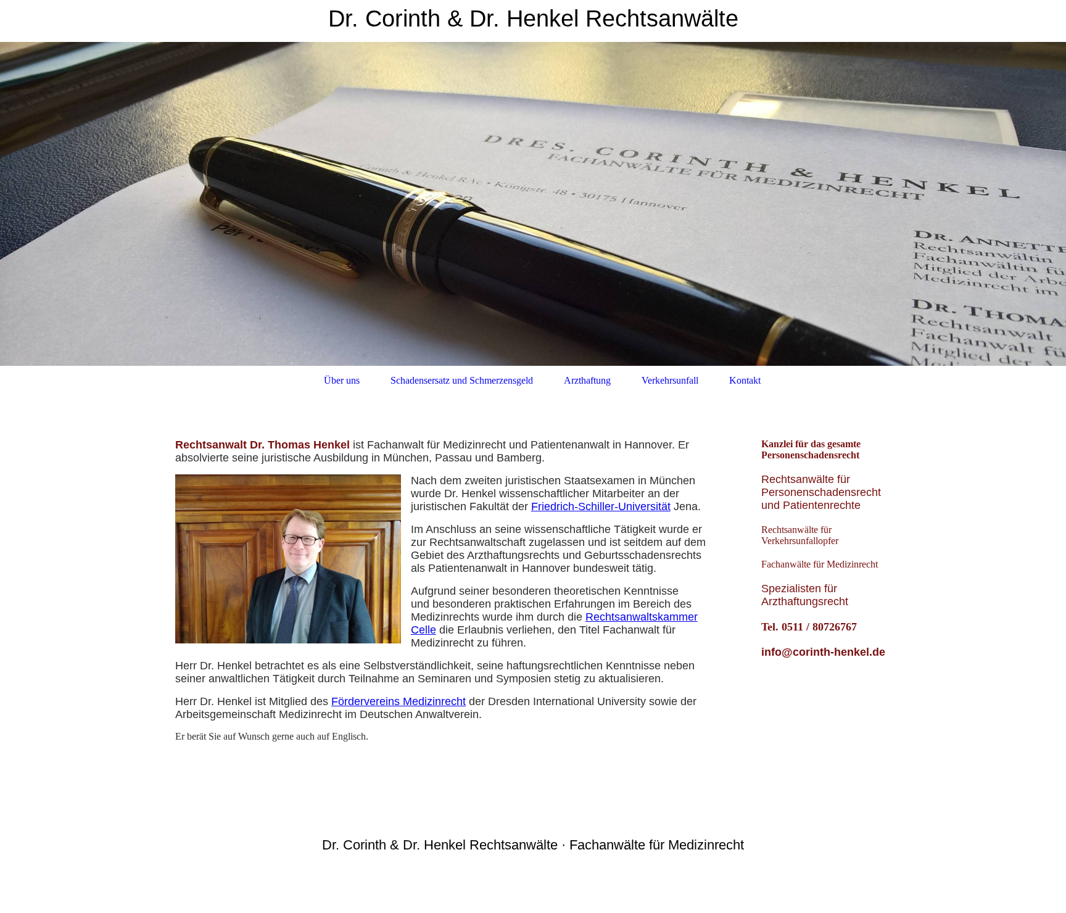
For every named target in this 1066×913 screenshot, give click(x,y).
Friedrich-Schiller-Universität (601, 506)
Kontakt (745, 380)
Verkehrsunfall (670, 380)
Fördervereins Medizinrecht (398, 701)
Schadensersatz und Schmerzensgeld (461, 380)
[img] (533, 204)
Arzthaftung (587, 380)
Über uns (342, 380)
